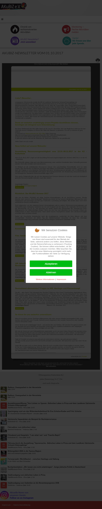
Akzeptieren (51, 263)
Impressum (61, 279)
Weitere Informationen (45, 279)
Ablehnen (51, 272)
